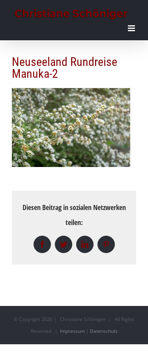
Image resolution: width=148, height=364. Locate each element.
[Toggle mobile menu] (132, 28)
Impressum (72, 331)
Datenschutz (104, 331)
